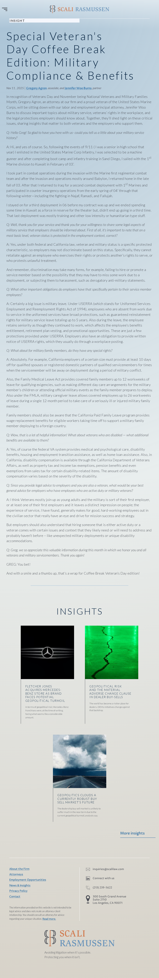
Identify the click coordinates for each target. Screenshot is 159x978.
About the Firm (19, 869)
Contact (14, 897)
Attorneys (16, 874)
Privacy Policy (18, 891)
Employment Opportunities (27, 880)
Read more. (49, 919)
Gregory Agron (36, 88)
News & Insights (19, 885)
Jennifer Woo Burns (78, 88)
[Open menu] (4, 9)
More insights (132, 833)
